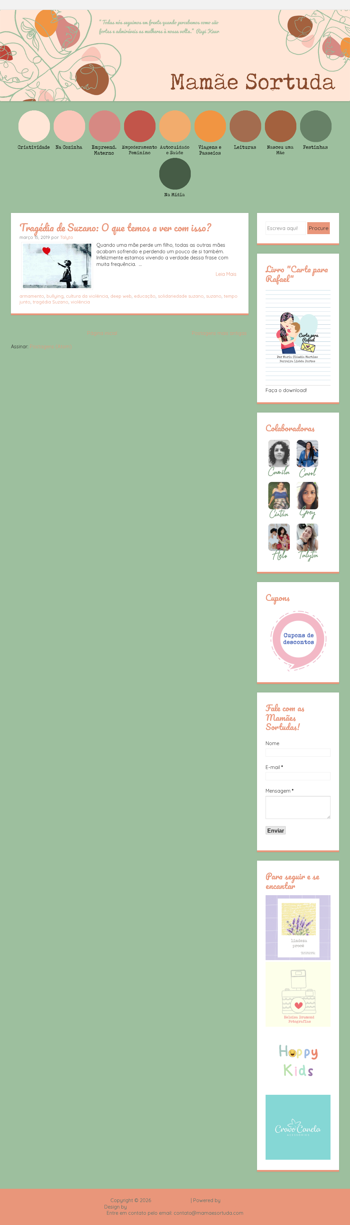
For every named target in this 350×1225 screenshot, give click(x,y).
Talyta (66, 237)
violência (80, 302)
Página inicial (102, 333)
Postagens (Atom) (51, 347)
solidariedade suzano (181, 296)
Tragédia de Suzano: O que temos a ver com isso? (115, 227)
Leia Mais (226, 274)
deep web (121, 296)
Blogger (231, 1200)
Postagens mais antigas (219, 333)
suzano (213, 296)
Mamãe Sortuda (170, 1200)
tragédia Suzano (50, 302)
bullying (55, 296)
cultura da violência (87, 296)
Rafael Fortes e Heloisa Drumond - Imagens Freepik (187, 1207)
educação (145, 296)
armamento (31, 296)
